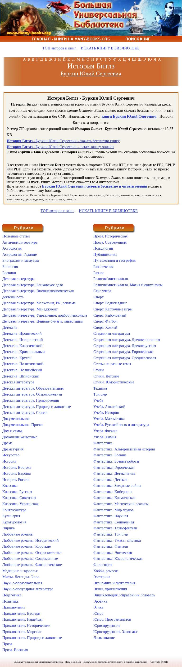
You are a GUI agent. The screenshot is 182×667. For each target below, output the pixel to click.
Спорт (98, 297)
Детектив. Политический (22, 364)
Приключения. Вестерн (21, 613)
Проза (7, 644)
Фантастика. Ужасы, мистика (117, 540)
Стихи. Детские (106, 376)
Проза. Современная (110, 242)
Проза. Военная (15, 650)
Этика (98, 607)
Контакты (128, 45)
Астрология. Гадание (19, 254)
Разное (98, 273)
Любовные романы (17, 534)
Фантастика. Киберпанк (112, 492)
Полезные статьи (16, 236)
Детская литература (18, 382)
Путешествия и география (114, 260)
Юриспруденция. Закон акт (115, 632)
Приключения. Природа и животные (32, 638)
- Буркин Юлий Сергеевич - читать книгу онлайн (60, 147)
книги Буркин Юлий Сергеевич (129, 116)
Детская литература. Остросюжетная (32, 394)
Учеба (98, 400)
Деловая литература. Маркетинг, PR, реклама (39, 303)
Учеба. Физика (105, 431)
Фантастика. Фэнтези (110, 546)
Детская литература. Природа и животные (36, 407)
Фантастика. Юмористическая (117, 558)
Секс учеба (102, 291)
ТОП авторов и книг (59, 48)
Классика (10, 485)
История (9, 461)
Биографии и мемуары (20, 260)
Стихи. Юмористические (113, 382)
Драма (7, 443)
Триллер (100, 394)
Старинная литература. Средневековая (124, 358)
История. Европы (16, 473)
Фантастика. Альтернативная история (124, 449)
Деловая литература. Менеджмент (30, 309)
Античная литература (19, 242)
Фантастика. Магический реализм (121, 504)
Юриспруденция (106, 626)
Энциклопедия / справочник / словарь (124, 595)
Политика (10, 601)
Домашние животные (19, 437)
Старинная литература (111, 333)
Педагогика (11, 595)
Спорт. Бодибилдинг (110, 303)
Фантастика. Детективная (114, 473)
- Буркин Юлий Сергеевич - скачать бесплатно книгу (63, 141)
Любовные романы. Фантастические (32, 565)
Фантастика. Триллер (110, 534)
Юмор (98, 613)
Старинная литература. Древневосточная (126, 340)
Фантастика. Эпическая (112, 553)
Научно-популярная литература (27, 589)
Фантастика (103, 443)
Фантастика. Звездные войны (117, 485)
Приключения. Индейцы (22, 619)
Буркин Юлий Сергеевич (90, 73)
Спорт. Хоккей (105, 327)
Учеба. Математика (109, 419)
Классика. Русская (17, 492)
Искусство (10, 455)
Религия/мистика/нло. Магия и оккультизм (128, 285)
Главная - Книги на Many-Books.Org (71, 39)
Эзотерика (101, 577)
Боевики (9, 273)
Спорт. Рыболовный (109, 315)
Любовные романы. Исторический (30, 540)
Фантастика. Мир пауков (113, 510)
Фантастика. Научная (110, 516)
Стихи (98, 370)
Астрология (12, 248)
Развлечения (103, 267)
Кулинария (11, 516)
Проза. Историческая (110, 236)
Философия (102, 565)
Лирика (8, 528)
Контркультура (14, 510)
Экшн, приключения (110, 589)
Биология (10, 267)
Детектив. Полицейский (22, 370)
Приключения (13, 607)
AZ (160, 59)
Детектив (10, 327)
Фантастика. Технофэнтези (115, 528)
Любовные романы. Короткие (26, 546)
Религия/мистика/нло (110, 279)
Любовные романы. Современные (30, 558)
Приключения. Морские (21, 632)
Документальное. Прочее (22, 425)
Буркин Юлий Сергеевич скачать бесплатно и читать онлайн (94, 186)
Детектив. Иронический (22, 333)
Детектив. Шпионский (20, 376)
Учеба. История (106, 413)
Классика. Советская (19, 498)
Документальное (15, 419)
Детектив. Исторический (22, 340)
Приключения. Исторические (26, 626)
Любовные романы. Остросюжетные (32, 553)
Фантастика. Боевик (109, 455)
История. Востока (16, 467)
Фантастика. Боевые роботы (116, 461)
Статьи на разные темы (112, 364)
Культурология (14, 522)
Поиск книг (137, 39)
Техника (100, 388)
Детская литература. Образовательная (33, 388)
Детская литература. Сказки (25, 413)
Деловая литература (18, 279)
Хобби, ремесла (105, 571)
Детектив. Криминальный (23, 352)
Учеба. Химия (104, 437)
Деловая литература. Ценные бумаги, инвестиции (42, 321)
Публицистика (105, 254)
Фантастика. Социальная (113, 522)
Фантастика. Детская (110, 480)
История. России (16, 480)
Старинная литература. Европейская (123, 352)
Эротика (100, 601)
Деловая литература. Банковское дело (32, 285)
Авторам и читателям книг (72, 45)
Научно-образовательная (22, 583)
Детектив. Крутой (17, 358)
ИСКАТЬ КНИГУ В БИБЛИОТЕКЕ (110, 48)
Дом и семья (12, 431)
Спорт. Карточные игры (112, 309)
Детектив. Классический (22, 346)
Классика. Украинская (20, 504)
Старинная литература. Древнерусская (124, 346)
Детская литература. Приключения (30, 400)
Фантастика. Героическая (113, 467)
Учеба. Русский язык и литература (121, 425)
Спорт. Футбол (105, 321)
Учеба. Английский (109, 407)
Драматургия (12, 449)
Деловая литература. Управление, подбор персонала (44, 315)
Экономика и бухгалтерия (114, 583)
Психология (103, 248)
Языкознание (104, 638)
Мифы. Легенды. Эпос (20, 577)
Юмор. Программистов (112, 619)
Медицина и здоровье (20, 571)
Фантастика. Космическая (114, 498)
